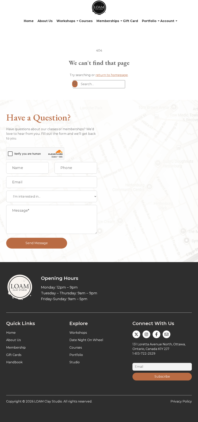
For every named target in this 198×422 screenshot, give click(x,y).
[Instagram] (146, 334)
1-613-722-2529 (143, 353)
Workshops (65, 21)
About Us (45, 21)
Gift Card (130, 21)
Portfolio (149, 21)
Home (29, 21)
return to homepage (112, 75)
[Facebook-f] (156, 334)
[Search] (75, 84)
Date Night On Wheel (86, 340)
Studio (74, 362)
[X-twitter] (136, 334)
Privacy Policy (181, 401)
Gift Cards (13, 355)
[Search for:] (99, 84)
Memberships (107, 21)
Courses (86, 21)
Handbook (14, 362)
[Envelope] (166, 334)
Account (167, 21)
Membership (16, 347)
